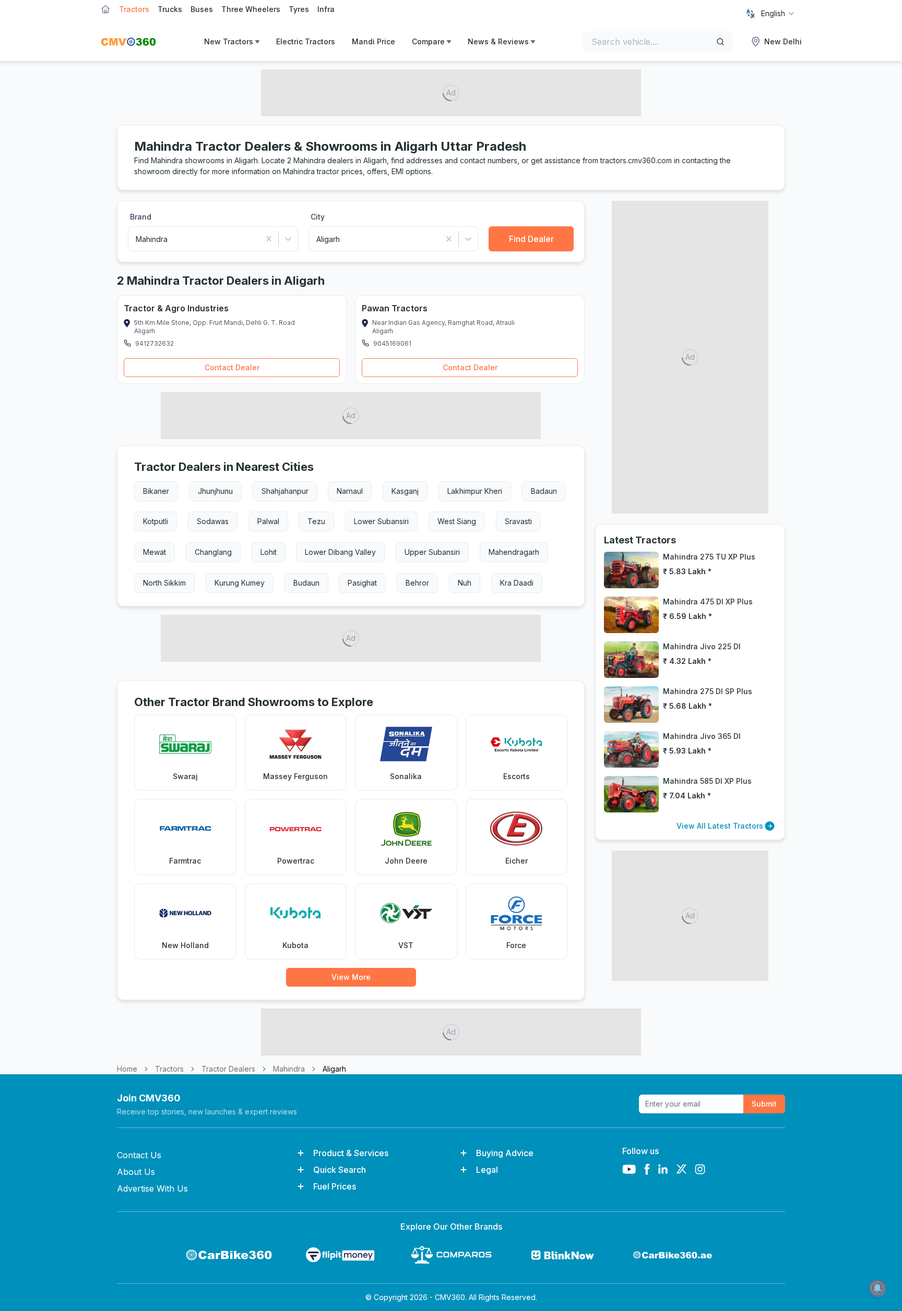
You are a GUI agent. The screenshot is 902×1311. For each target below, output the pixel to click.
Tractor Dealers (228, 1068)
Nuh (464, 582)
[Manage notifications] (877, 1288)
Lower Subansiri (381, 521)
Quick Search (339, 1169)
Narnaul (350, 491)
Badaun (544, 491)
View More (351, 977)
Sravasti (518, 521)
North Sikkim (164, 582)
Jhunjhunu (215, 491)
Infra (326, 9)
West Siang (456, 521)
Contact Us (139, 1155)
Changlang (213, 552)
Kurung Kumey (240, 582)
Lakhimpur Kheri (474, 491)
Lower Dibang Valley (340, 552)
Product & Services (350, 1153)
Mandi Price (373, 41)
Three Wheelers (250, 9)
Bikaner (156, 491)
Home (127, 1068)
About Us (136, 1172)
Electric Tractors (305, 41)
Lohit (268, 552)
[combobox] (778, 13)
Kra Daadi (516, 582)
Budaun (306, 582)
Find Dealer (531, 239)
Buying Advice (504, 1153)
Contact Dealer (232, 367)
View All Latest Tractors (719, 825)
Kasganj (405, 491)
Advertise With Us (152, 1188)
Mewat (154, 552)
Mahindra (289, 1068)
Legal (487, 1169)
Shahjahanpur (285, 491)
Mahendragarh (514, 552)
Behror (417, 582)
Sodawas (213, 521)
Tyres (299, 9)
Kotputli (155, 521)
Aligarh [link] (334, 1068)
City (318, 216)
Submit (764, 1103)
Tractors (134, 9)
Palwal (268, 521)
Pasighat (362, 582)
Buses (202, 9)
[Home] (128, 41)
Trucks (170, 9)
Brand (140, 216)
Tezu (316, 521)
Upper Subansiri (432, 552)
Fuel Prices (334, 1186)
